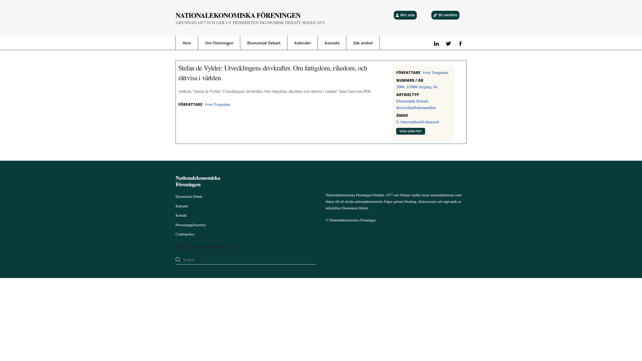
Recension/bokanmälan (416, 107)
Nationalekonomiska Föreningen (353, 220)
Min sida (407, 15)
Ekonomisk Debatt (264, 42)
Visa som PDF (410, 131)
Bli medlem (447, 15)
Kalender (302, 42)
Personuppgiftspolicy (191, 224)
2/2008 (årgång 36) (422, 86)
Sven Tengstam (217, 104)
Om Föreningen (219, 42)
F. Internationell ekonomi (417, 122)
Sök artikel (363, 42)
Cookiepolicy (185, 234)
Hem (187, 42)
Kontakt (332, 42)
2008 (400, 86)
